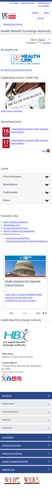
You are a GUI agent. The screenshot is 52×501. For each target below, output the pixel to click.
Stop (46, 313)
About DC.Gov (8, 469)
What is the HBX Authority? (15, 222)
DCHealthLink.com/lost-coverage (20, 300)
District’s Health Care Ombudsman (19, 231)
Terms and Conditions (12, 453)
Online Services (44, 3)
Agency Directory (28, 3)
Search (35, 12)
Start (43, 313)
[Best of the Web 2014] (12, 484)
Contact (40, 18)
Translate (47, 43)
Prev (11, 313)
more (44, 150)
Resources (7, 395)
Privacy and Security (11, 445)
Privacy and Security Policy (15, 228)
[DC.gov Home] (8, 19)
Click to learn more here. (12, 111)
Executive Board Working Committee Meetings (27, 241)
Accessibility (44, 5)
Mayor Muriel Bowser (13, 24)
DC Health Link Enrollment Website (16, 70)
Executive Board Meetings (17, 238)
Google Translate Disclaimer (15, 461)
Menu (46, 12)
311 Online (14, 3)
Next (38, 313)
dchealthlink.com (11, 225)
